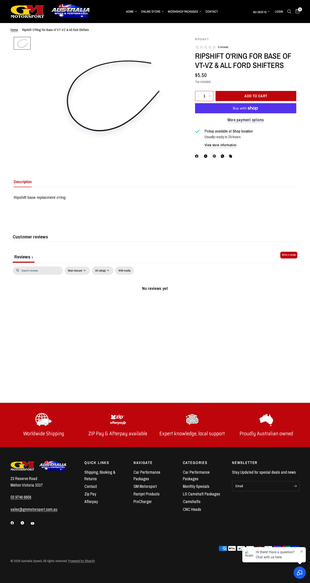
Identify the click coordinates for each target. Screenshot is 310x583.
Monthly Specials (196, 486)
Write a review (289, 255)
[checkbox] (124, 270)
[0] (296, 11)
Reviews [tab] (23, 256)
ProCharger (142, 501)
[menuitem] (131, 11)
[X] (206, 156)
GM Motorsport (145, 486)
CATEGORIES (195, 463)
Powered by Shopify (81, 561)
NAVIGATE (143, 463)
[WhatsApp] (223, 156)
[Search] (289, 11)
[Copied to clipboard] (231, 156)
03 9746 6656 (21, 497)
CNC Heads (192, 509)
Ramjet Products (146, 494)
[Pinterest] (215, 156)
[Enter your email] (295, 486)
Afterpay (91, 501)
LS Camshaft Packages (201, 494)
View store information (220, 145)
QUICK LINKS (96, 463)
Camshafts (192, 501)
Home (130, 11)
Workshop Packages (183, 11)
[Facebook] (197, 156)
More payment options (246, 120)
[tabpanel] (155, 301)
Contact (211, 11)
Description (23, 181)
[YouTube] (35, 523)
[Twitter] (25, 523)
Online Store (150, 11)
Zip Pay (90, 494)
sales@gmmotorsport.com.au (34, 509)
